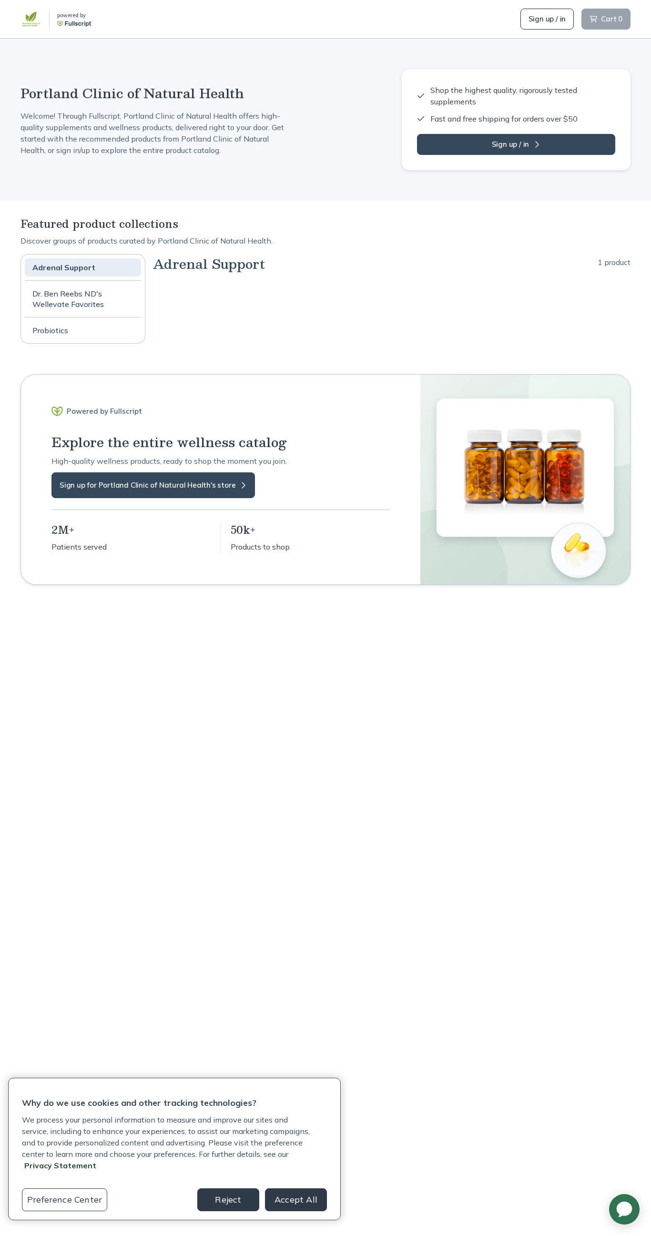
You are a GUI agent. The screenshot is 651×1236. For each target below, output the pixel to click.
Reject (228, 1199)
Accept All (296, 1199)
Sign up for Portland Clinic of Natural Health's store (147, 485)
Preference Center (64, 1199)
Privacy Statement (60, 1165)
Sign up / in (547, 18)
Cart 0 (611, 18)
